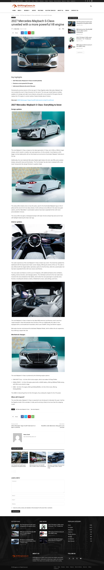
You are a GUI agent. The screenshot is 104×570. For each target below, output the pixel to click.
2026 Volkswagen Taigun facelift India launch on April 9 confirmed (35, 100)
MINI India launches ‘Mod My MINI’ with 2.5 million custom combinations (84, 31)
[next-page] (15, 471)
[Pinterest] (29, 32)
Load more (79, 52)
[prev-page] (12, 471)
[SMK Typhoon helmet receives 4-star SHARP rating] (71, 46)
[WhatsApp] (32, 32)
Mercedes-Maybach (35, 409)
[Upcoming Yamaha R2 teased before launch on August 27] (43, 541)
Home (12, 15)
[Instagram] (87, 1)
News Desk (17, 28)
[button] (91, 6)
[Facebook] (85, 1)
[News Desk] (12, 29)
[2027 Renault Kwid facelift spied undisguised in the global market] (19, 457)
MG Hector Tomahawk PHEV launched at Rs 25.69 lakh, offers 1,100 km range (56, 466)
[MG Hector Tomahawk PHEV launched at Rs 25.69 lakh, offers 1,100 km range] (56, 457)
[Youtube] (92, 1)
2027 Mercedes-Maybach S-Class (22, 409)
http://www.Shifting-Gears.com (30, 436)
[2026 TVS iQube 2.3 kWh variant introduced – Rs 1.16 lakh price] (71, 39)
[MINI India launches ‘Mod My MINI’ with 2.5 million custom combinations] (38, 457)
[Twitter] (90, 1)
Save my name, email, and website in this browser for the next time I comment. (32, 507)
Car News (17, 15)
